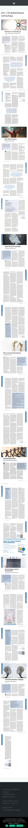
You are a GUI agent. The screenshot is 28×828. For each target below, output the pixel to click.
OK (7, 825)
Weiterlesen (20, 825)
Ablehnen (12, 825)
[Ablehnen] (26, 822)
